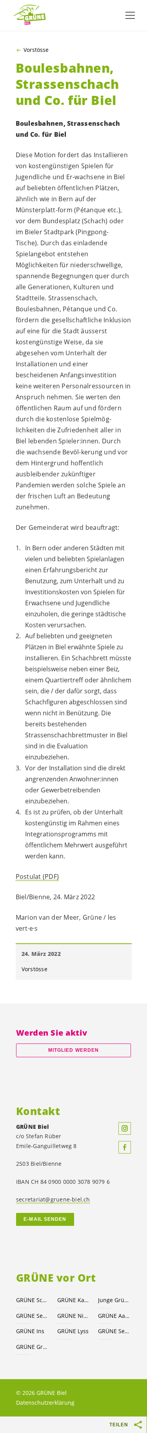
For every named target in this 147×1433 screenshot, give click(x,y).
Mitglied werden (73, 1050)
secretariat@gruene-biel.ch (53, 1199)
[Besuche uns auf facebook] (124, 1147)
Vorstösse (36, 50)
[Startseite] (31, 15)
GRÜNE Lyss (73, 1331)
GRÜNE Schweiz (32, 1300)
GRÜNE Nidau (73, 1315)
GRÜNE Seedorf (114, 1331)
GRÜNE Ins (30, 1331)
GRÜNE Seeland (32, 1315)
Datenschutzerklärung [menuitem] (45, 1402)
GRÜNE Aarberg (114, 1315)
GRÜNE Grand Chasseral (32, 1346)
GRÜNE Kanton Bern (73, 1300)
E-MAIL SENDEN (45, 1219)
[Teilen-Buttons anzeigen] (138, 1425)
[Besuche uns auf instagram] (124, 1128)
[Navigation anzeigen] (130, 15)
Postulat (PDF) (37, 876)
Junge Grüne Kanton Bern (114, 1300)
